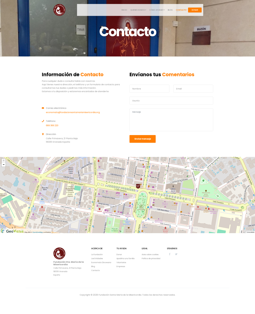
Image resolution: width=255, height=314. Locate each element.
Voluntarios (121, 262)
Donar (195, 10)
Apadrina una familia (125, 258)
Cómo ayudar (156, 10)
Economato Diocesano (101, 262)
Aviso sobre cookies (150, 254)
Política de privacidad (151, 258)
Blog (170, 10)
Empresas (120, 266)
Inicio (124, 10)
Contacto (181, 10)
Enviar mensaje (142, 138)
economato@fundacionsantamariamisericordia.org (73, 112)
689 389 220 (52, 125)
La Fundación (97, 254)
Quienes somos (137, 10)
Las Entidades (97, 258)
